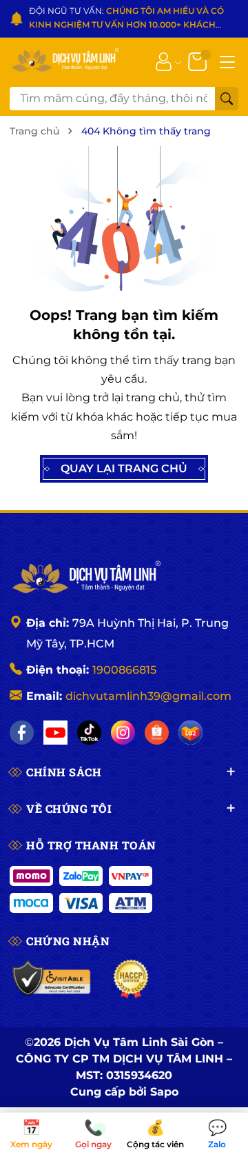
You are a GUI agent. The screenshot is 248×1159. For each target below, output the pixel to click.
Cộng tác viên (155, 1134)
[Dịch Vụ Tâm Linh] (85, 578)
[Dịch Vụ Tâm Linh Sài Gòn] (64, 61)
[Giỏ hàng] (198, 60)
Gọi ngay (93, 1134)
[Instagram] (123, 732)
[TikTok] (89, 732)
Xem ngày (31, 1134)
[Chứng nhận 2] (131, 979)
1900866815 (124, 669)
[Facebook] (22, 732)
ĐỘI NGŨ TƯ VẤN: (126, 19)
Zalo (217, 1134)
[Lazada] (190, 732)
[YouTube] (55, 732)
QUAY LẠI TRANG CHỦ (124, 468)
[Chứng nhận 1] (52, 979)
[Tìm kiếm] (226, 98)
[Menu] (227, 61)
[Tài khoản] (163, 60)
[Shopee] (157, 732)
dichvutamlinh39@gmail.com (148, 696)
